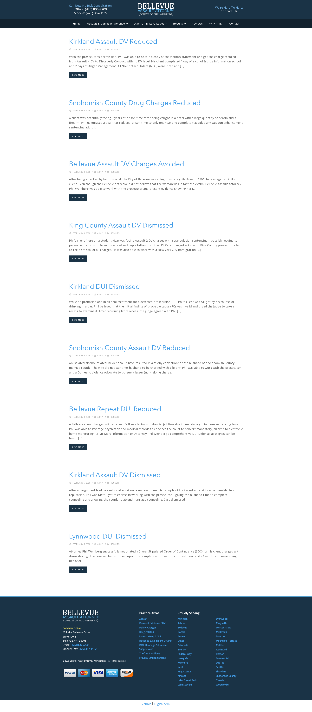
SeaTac (220, 662)
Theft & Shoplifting (149, 653)
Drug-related (146, 631)
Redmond (221, 649)
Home (77, 23)
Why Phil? (216, 23)
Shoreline (221, 671)
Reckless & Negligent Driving (155, 640)
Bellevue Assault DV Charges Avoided (126, 164)
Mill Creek (221, 631)
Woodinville (222, 684)
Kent (180, 667)
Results (178, 23)
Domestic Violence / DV (152, 623)
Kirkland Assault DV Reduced (113, 42)
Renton (220, 653)
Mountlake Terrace (226, 640)
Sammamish (222, 658)
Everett (182, 649)
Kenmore (183, 662)
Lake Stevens (185, 684)
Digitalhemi (162, 704)
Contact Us (229, 11)
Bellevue (182, 627)
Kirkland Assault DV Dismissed (115, 475)
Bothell (181, 631)
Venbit (146, 704)
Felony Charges (147, 627)
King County (184, 671)
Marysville (221, 623)
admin (100, 49)
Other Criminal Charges (149, 23)
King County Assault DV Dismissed (121, 225)
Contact (234, 23)
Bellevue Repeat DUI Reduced (115, 409)
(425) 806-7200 (80, 645)
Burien (181, 636)
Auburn (181, 623)
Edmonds (183, 645)
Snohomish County (226, 675)
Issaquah (183, 658)
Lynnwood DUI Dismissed (108, 536)
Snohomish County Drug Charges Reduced (135, 103)
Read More (78, 75)
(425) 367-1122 (88, 649)
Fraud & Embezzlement (152, 657)
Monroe (220, 636)
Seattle (220, 667)
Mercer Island (223, 627)
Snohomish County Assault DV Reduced (129, 348)
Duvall (181, 640)
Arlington (183, 618)
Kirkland (182, 675)
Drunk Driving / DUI (150, 636)
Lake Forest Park (187, 680)
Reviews (197, 23)
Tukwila (220, 680)
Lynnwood (222, 618)
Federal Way (185, 653)
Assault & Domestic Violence (106, 23)
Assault (143, 618)
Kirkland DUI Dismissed (104, 287)
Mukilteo (220, 645)
